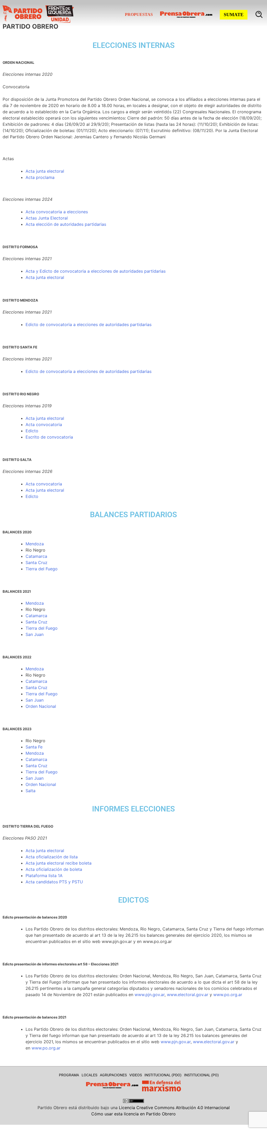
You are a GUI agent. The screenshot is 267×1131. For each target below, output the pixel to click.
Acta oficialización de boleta (54, 869)
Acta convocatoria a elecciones (57, 211)
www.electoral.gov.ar (187, 994)
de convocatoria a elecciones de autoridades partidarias (94, 324)
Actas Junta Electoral (47, 218)
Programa (69, 1075)
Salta (30, 790)
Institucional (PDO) (162, 1075)
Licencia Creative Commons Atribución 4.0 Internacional (174, 1107)
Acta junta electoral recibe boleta (59, 863)
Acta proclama (40, 177)
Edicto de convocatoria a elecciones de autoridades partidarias (88, 371)
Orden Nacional (41, 706)
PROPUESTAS (139, 14)
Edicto (32, 324)
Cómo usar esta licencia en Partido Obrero (133, 1113)
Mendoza (35, 543)
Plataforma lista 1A (44, 875)
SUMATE (234, 14)
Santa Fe (34, 746)
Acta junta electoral (45, 171)
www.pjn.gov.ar (150, 994)
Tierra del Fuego (42, 568)
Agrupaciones (113, 1075)
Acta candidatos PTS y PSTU (54, 881)
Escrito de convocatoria (49, 437)
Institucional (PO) (201, 1075)
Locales (89, 1075)
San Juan (35, 634)
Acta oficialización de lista (52, 856)
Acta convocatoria (44, 424)
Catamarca (36, 556)
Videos (135, 1075)
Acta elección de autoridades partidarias (66, 224)
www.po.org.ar (227, 994)
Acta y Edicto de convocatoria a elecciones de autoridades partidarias (96, 271)
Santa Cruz (36, 562)
